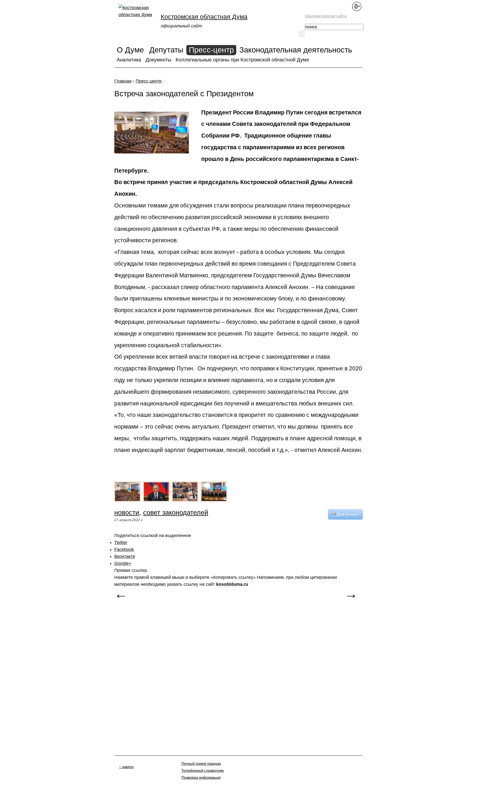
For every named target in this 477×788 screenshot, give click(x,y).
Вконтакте (124, 556)
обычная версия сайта (326, 16)
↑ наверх (126, 767)
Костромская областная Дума (204, 16)
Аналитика (129, 59)
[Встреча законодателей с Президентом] (127, 500)
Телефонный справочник (202, 771)
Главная (123, 81)
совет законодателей (175, 512)
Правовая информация (201, 778)
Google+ (122, 563)
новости (126, 512)
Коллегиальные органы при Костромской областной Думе (242, 59)
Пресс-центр (211, 50)
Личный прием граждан (201, 764)
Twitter (120, 542)
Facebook (124, 549)
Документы (158, 59)
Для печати (348, 514)
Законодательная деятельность (295, 50)
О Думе (130, 50)
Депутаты (166, 50)
